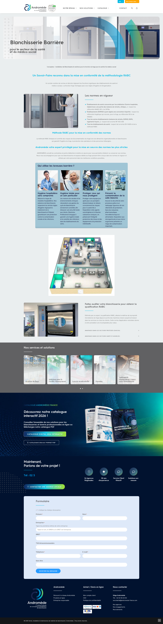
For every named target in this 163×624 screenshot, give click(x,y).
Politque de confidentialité (92, 600)
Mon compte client (131, 1)
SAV (120, 1)
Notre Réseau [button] (69, 8)
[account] (137, 8)
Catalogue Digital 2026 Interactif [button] (45, 434)
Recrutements (117, 609)
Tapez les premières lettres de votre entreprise (52, 526)
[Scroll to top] (159, 620)
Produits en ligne (59, 598)
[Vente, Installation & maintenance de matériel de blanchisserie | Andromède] (40, 8)
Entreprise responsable (61, 600)
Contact (123, 8)
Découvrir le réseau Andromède (64, 595)
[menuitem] (121, 1)
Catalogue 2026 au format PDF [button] (42, 442)
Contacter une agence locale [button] (45, 487)
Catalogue (102, 8)
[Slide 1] (80, 388)
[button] (133, 8)
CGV (84, 598)
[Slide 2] (83, 388)
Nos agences (117, 604)
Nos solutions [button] (86, 8)
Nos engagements (119, 607)
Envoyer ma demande (48, 571)
